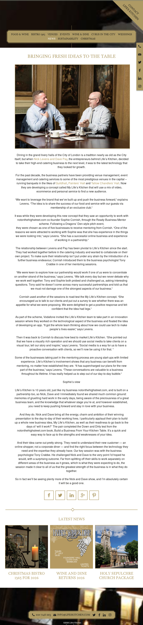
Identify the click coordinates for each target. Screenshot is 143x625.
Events (65, 34)
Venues (53, 34)
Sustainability (68, 38)
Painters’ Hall (76, 183)
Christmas (88, 38)
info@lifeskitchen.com (73, 614)
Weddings (125, 34)
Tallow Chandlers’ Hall (105, 183)
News (51, 38)
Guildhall (61, 183)
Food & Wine (20, 34)
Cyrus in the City (103, 34)
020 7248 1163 (43, 614)
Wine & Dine (80, 34)
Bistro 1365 (38, 34)
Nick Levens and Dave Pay (50, 159)
